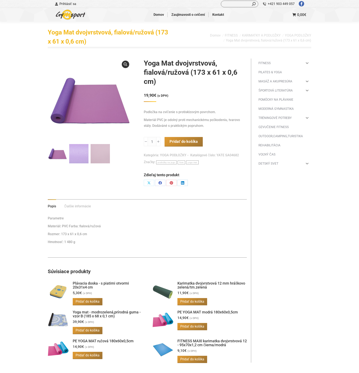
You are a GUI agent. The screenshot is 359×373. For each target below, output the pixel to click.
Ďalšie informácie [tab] (77, 206)
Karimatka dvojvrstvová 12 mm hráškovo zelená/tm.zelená (211, 285)
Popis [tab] (52, 206)
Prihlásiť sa (67, 4)
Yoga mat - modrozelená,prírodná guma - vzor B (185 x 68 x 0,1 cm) (107, 314)
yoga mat (192, 162)
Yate (181, 162)
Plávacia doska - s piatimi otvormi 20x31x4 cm (101, 285)
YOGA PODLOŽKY (173, 155)
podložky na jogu (166, 162)
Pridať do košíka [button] (88, 301)
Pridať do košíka (184, 141)
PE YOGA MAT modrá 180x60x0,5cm (207, 312)
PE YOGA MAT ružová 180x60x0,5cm (103, 341)
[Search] (254, 4)
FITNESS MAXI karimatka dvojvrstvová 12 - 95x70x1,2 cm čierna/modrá (212, 343)
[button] (125, 64)
